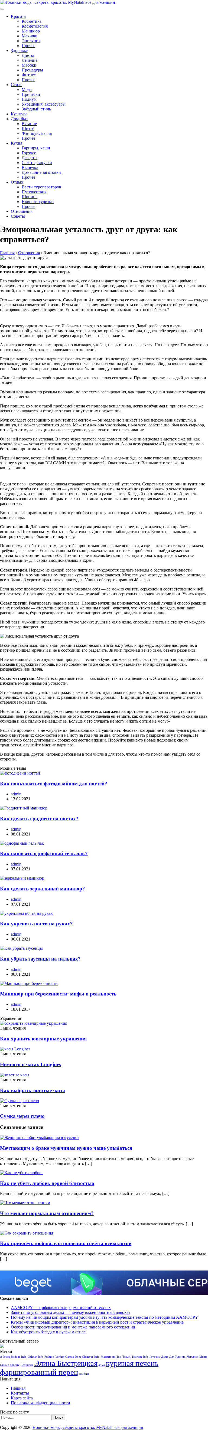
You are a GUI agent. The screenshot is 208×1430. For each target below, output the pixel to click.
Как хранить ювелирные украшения (43, 1039)
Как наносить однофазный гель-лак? (44, 853)
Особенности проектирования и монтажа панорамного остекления (73, 1327)
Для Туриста (177, 1356)
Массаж (29, 65)
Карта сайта (22, 1398)
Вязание (29, 123)
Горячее (29, 153)
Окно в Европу (10, 1364)
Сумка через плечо (22, 1116)
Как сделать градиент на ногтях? (39, 818)
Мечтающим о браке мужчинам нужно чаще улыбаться (66, 1148)
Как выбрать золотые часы (32, 1090)
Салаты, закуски (37, 162)
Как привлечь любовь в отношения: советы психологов (65, 1243)
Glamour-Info (91, 1356)
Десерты (29, 157)
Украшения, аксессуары (44, 104)
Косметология (35, 26)
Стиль (16, 84)
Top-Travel (123, 1356)
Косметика (31, 21)
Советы (18, 216)
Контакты (20, 1393)
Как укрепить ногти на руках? (36, 923)
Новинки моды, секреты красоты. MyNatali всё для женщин (87, 1427)
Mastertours (108, 1356)
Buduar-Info (19, 1356)
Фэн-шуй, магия (37, 133)
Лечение (29, 60)
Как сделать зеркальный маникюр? (42, 889)
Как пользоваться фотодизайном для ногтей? (53, 783)
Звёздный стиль (36, 109)
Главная (18, 1388)
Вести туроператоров (41, 187)
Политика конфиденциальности (40, 1402)
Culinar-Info (35, 1356)
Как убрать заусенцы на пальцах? (40, 959)
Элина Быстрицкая (66, 1363)
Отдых (17, 182)
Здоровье (19, 50)
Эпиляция (31, 40)
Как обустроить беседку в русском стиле (48, 1332)
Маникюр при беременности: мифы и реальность (58, 994)
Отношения (21, 211)
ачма (102, 1364)
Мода (27, 89)
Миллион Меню (197, 1356)
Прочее (28, 45)
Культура (19, 114)
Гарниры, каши (36, 148)
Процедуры (32, 70)
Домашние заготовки (41, 172)
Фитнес (29, 75)
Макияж (29, 36)
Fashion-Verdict (54, 1356)
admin (16, 794)
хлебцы (84, 1373)
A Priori (5, 1356)
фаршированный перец (39, 1372)
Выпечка (30, 167)
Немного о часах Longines (30, 1064)
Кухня (16, 143)
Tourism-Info (140, 1356)
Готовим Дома (159, 1356)
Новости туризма (38, 201)
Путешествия (34, 192)
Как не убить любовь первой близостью (47, 1183)
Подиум (29, 99)
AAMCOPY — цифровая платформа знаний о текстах (61, 1307)
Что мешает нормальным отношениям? (47, 1213)
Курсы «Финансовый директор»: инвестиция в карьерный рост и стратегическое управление (97, 1322)
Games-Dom (73, 1356)
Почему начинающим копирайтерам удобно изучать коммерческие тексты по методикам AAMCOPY (104, 1317)
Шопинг (29, 196)
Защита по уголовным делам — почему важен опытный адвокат (70, 1312)
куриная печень (132, 1363)
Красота (18, 16)
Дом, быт (19, 118)
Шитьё (28, 128)
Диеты (28, 55)
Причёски (31, 94)
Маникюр (31, 31)
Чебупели (27, 1364)
